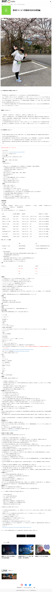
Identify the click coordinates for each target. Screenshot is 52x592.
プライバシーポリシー (28, 587)
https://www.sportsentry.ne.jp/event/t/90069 (17, 152)
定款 (34, 587)
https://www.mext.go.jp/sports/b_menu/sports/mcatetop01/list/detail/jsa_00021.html (16, 527)
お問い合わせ (19, 587)
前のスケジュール (21, 535)
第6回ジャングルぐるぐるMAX (41, 556)
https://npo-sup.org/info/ (14, 430)
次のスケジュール (31, 535)
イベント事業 (4, 19)
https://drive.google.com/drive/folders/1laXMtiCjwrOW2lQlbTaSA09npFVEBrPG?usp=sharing (18, 349)
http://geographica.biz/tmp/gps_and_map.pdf (21, 351)
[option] (26, 52)
